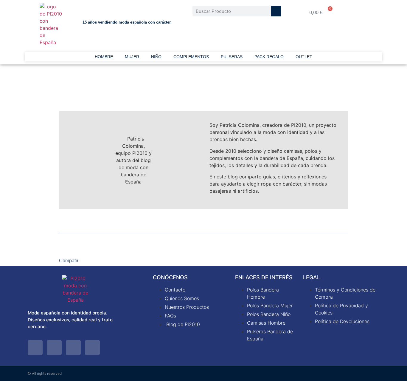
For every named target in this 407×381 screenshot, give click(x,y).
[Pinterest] (73, 347)
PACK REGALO (269, 56)
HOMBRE (104, 56)
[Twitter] (35, 347)
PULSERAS (232, 56)
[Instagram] (92, 347)
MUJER (132, 56)
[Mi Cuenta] (362, 12)
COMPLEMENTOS (191, 56)
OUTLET (304, 56)
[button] (91, 260)
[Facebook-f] (54, 347)
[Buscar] (276, 11)
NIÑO (156, 56)
